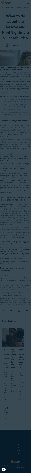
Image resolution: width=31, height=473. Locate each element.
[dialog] (15, 236)
